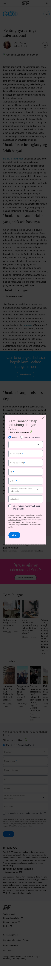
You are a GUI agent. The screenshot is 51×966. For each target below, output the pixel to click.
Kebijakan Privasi (14, 520)
